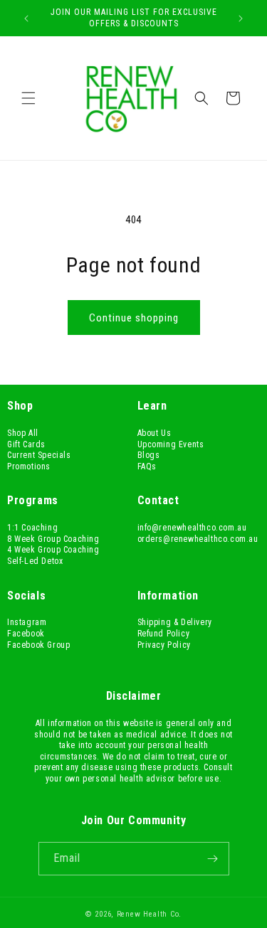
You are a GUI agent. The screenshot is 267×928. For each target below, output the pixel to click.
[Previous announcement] (26, 18)
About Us (154, 433)
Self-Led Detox (35, 561)
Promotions (29, 466)
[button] (28, 98)
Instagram (26, 622)
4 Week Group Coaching (53, 550)
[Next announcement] (240, 18)
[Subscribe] (213, 858)
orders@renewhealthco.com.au (197, 539)
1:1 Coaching (32, 528)
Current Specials (39, 455)
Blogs (148, 455)
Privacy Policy (164, 645)
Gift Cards (26, 444)
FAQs (147, 466)
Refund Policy (163, 634)
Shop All (22, 433)
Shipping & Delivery (174, 622)
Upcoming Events (170, 444)
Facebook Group (38, 645)
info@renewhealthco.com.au (192, 528)
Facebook (26, 634)
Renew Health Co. (149, 914)
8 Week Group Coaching (53, 539)
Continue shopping (134, 317)
